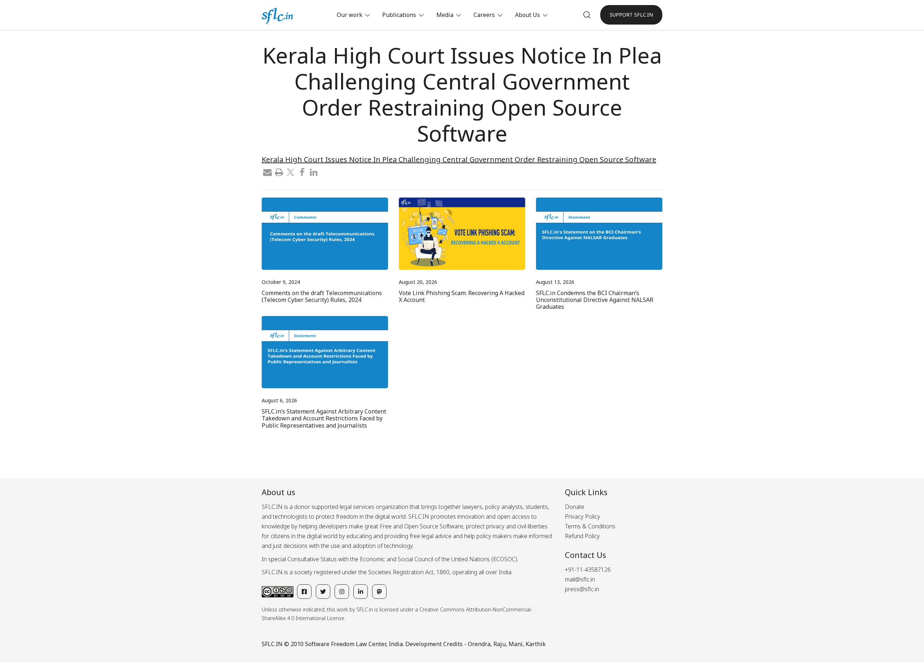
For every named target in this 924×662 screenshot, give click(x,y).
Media (444, 15)
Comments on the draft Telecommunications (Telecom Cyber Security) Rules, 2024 (322, 296)
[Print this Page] (279, 171)
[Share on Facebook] (302, 171)
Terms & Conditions (590, 526)
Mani (516, 644)
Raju (499, 644)
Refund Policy (582, 536)
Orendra (479, 644)
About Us (527, 15)
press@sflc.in (582, 589)
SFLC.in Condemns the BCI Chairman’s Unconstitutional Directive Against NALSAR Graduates (594, 300)
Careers (484, 15)
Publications (399, 15)
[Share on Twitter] (290, 171)
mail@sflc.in (580, 579)
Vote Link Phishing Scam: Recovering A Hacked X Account (461, 296)
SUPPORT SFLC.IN (631, 14)
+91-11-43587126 (588, 570)
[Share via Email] (267, 171)
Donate (574, 507)
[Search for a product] (587, 15)
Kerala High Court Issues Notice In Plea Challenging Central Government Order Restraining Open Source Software (459, 159)
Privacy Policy (582, 516)
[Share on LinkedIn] (313, 171)
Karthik (536, 644)
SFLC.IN (272, 644)
